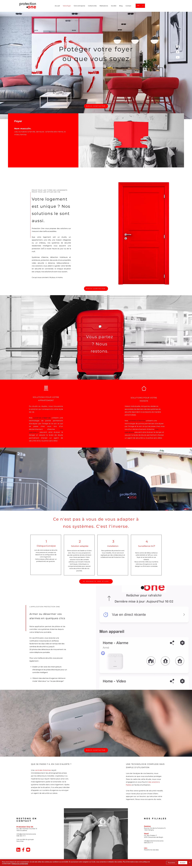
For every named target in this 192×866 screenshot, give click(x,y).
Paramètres (171, 863)
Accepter (183, 863)
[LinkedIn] (178, 46)
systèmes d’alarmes (42, 418)
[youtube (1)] (28, 850)
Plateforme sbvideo (151, 850)
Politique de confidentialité (20, 864)
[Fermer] (189, 862)
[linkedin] (18, 850)
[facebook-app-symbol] (23, 850)
